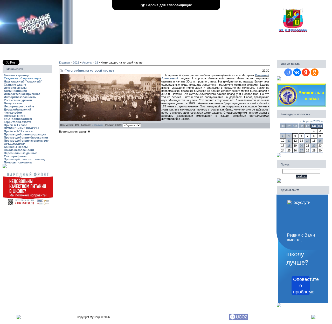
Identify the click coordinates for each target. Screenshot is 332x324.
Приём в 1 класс (15, 125)
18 (96, 62)
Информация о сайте (19, 106)
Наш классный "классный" (23, 81)
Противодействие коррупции (25, 134)
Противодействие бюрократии (26, 137)
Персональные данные (20, 153)
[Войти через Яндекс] (306, 72)
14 (307, 140)
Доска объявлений (17, 109)
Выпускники (13, 103)
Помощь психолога (18, 162)
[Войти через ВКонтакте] (297, 72)
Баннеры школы (15, 146)
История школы (15, 87)
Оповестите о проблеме (301, 285)
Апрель (87, 62)
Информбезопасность (20, 97)
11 (289, 140)
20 (301, 145)
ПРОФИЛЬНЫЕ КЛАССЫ (21, 128)
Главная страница (16, 75)
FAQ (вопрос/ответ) (18, 118)
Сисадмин (97, 125)
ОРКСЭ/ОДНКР (14, 143)
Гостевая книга (14, 115)
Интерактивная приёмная (22, 93)
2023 (76, 62)
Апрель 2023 (311, 121)
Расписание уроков (18, 100)
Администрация (15, 90)
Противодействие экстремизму (26, 140)
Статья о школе (15, 84)
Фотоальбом (13, 112)
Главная (64, 62)
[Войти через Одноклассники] (315, 72)
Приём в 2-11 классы (18, 131)
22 (313, 145)
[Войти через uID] (288, 72)
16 (320, 140)
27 (301, 150)
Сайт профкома (15, 156)
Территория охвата (17, 121)
